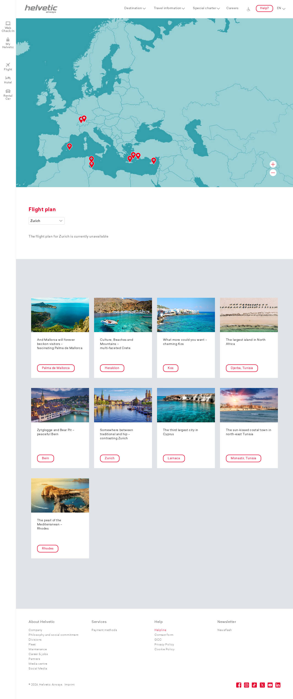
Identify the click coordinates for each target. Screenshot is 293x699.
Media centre (38, 664)
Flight (8, 69)
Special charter (204, 8)
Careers (232, 8)
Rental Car (7, 97)
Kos (171, 368)
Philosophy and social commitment (54, 635)
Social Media (38, 668)
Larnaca (174, 458)
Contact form (164, 635)
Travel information (167, 8)
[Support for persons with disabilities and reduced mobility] (248, 8)
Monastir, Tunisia (243, 458)
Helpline (160, 630)
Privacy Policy (164, 644)
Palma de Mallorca (56, 368)
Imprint (70, 684)
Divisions (35, 640)
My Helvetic (8, 46)
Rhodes (47, 548)
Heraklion (112, 368)
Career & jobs (38, 654)
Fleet (32, 644)
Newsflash (224, 630)
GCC (158, 640)
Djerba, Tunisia (242, 368)
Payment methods (104, 630)
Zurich (109, 458)
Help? (264, 8)
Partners (34, 659)
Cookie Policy (164, 649)
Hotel (8, 82)
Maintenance (38, 649)
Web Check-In (8, 30)
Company (35, 630)
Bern (45, 458)
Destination (133, 8)
